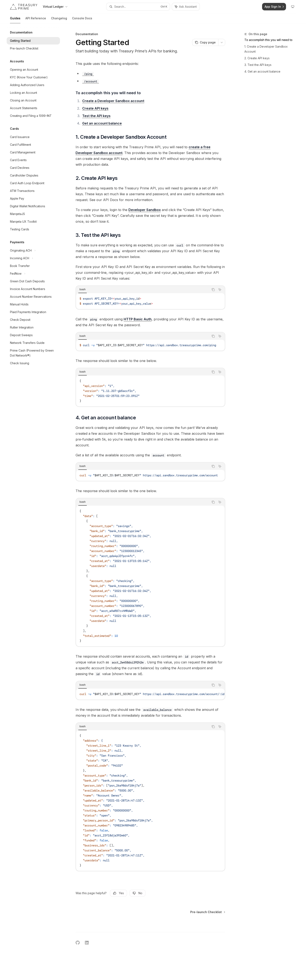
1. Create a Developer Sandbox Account (266, 49)
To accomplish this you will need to (268, 40)
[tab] (82, 289)
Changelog (59, 18)
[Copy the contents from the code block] (213, 289)
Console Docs (82, 18)
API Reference (35, 18)
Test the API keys (96, 116)
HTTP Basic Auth (138, 319)
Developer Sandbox (144, 210)
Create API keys (95, 108)
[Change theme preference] (292, 6)
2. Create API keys (257, 58)
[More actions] (221, 42)
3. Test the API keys (257, 65)
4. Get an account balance (262, 71)
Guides (15, 18)
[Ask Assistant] (220, 289)
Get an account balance (102, 123)
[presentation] (150, 345)
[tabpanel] (150, 301)
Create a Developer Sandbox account (113, 101)
